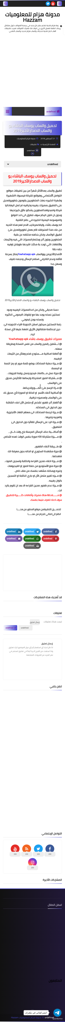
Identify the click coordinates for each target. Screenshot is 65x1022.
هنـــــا (20, 509)
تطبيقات (33, 144)
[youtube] (53, 3)
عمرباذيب (34, 224)
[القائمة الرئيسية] (7, 111)
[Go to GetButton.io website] (57, 1019)
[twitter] (48, 3)
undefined (51, 111)
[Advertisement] (32, 69)
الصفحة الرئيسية (48, 144)
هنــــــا (31, 514)
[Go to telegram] (57, 1013)
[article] (32, 565)
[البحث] (5, 3)
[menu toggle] (59, 3)
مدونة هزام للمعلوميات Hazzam (32, 17)
